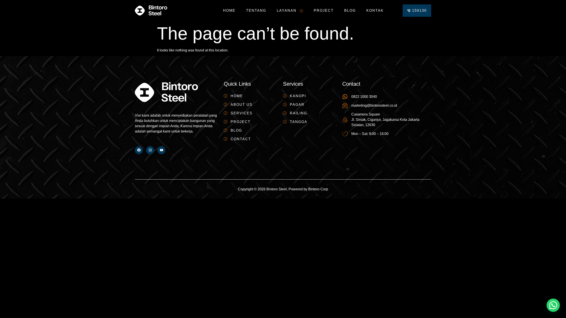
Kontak (375, 10)
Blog (350, 10)
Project (324, 10)
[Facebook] (139, 150)
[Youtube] (161, 150)
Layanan (286, 10)
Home (229, 10)
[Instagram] (150, 150)
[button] (553, 305)
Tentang (256, 10)
